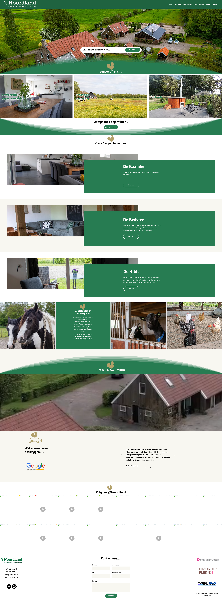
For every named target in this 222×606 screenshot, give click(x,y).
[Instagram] (14, 586)
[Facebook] (9, 586)
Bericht (94, 581)
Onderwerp (116, 573)
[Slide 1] (145, 467)
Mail (93, 573)
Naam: (94, 565)
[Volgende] (174, 455)
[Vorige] (121, 455)
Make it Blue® (208, 595)
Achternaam (116, 565)
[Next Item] (219, 524)
